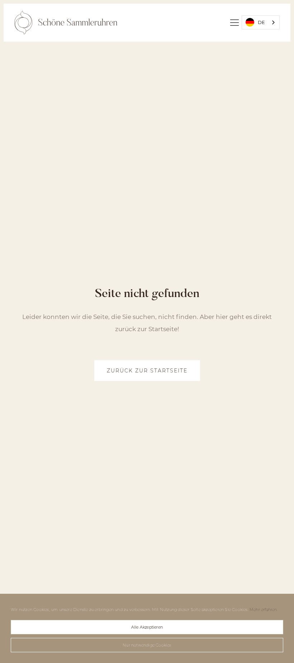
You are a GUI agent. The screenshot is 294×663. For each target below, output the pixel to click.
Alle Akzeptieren (147, 627)
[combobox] (261, 22)
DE (261, 22)
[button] (234, 23)
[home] (65, 22)
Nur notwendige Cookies (147, 645)
